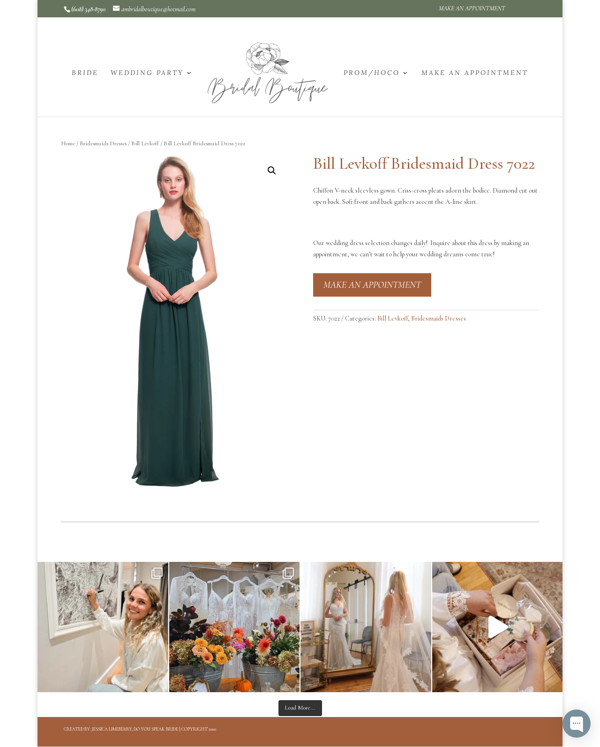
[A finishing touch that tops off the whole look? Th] (365, 627)
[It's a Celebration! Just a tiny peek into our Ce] (497, 627)
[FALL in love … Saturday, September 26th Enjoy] (234, 627)
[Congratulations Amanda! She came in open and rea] (103, 627)
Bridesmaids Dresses (103, 143)
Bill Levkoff (145, 143)
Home (68, 143)
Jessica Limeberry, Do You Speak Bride (135, 729)
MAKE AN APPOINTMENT (472, 8)
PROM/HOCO (372, 73)
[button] (271, 170)
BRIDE (85, 73)
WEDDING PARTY (147, 73)
